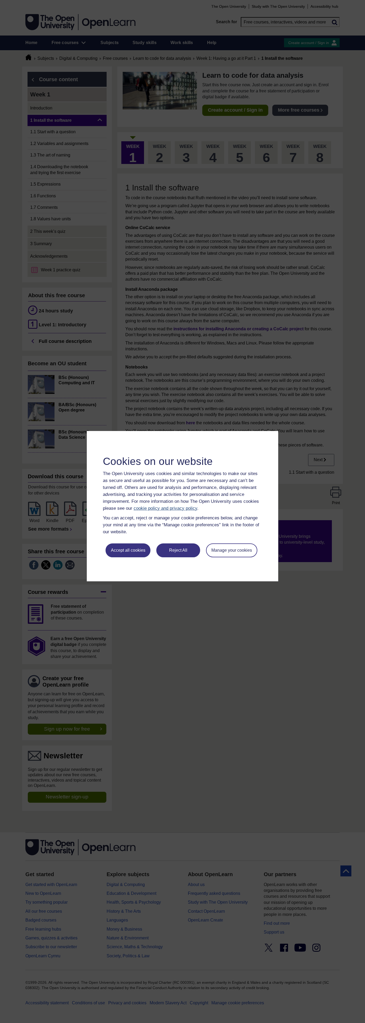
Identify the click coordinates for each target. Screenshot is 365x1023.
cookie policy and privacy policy (165, 508)
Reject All (178, 550)
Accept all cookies (128, 550)
